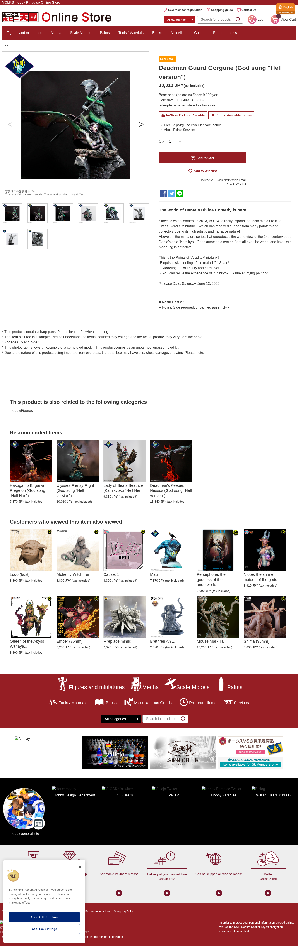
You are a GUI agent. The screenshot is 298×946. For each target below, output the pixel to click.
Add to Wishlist (202, 171)
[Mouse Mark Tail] (218, 617)
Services (241, 703)
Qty (161, 141)
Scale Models (80, 33)
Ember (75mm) (70, 641)
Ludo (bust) (20, 574)
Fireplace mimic (117, 641)
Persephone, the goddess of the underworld (211, 579)
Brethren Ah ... (162, 641)
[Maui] (171, 550)
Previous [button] (10, 124)
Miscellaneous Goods (187, 33)
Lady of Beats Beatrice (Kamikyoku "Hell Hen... (124, 488)
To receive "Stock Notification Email (223, 180)
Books (157, 33)
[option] (75, 125)
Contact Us (248, 10)
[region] (44, 901)
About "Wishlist (236, 184)
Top (5, 45)
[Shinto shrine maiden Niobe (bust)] (265, 550)
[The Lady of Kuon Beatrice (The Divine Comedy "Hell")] (125, 461)
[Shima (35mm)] (265, 617)
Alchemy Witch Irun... (75, 574)
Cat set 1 (111, 574)
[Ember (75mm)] (78, 617)
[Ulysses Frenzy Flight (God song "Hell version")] (78, 461)
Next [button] (141, 124)
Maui (154, 574)
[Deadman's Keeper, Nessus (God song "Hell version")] (171, 461)
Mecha (56, 33)
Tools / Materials (131, 33)
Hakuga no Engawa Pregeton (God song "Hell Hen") (27, 490)
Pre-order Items (225, 33)
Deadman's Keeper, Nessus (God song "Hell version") (171, 490)
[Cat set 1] (125, 550)
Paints (105, 33)
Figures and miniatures (24, 33)
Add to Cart (202, 158)
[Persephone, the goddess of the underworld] (218, 550)
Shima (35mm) (256, 641)
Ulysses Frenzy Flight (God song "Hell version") (75, 490)
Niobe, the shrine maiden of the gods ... (262, 577)
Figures (27, 410)
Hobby (15, 410)
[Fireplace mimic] (125, 617)
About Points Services (180, 130)
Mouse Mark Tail (211, 641)
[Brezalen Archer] (171, 617)
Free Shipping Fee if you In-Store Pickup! (193, 125)
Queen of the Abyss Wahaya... (27, 644)
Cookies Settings (44, 929)
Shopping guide (222, 10)
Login (262, 19)
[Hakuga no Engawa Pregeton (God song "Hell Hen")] (31, 461)
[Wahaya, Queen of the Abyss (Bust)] (31, 617)
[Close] (80, 867)
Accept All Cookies (44, 917)
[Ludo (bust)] (31, 550)
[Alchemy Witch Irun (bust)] (78, 550)
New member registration (185, 10)
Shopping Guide (124, 911)
